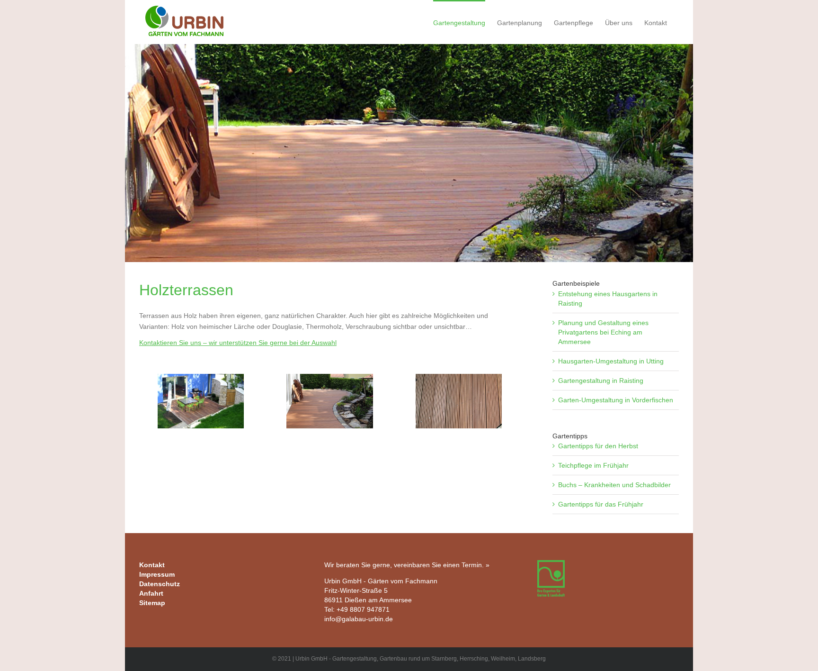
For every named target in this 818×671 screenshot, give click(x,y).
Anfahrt (151, 593)
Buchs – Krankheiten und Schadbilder (614, 485)
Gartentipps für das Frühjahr (600, 504)
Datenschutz (159, 584)
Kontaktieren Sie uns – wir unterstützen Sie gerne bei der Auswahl (238, 342)
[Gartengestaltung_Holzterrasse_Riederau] (329, 401)
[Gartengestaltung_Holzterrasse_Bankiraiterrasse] (459, 401)
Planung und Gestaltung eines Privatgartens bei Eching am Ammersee (603, 332)
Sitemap (152, 603)
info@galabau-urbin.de (358, 619)
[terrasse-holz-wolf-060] (201, 401)
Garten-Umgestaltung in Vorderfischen (615, 400)
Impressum (157, 574)
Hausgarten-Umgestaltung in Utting (611, 361)
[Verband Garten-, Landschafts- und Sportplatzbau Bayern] (551, 565)
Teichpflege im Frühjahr (593, 465)
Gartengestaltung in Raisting (600, 380)
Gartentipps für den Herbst (598, 446)
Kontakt (152, 565)
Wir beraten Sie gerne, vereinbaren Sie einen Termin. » (406, 565)
